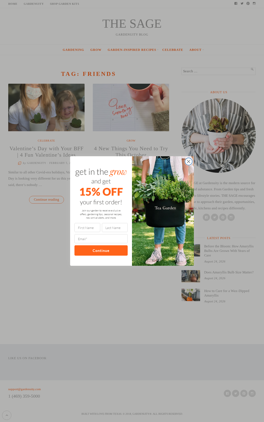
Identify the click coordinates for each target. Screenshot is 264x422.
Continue (101, 250)
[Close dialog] (188, 161)
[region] (53, 392)
